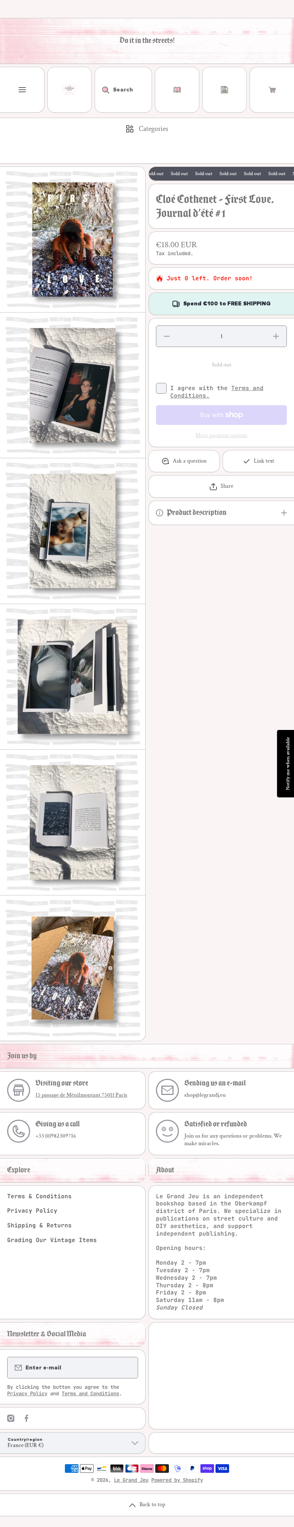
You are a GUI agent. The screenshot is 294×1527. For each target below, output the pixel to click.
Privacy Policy (32, 1210)
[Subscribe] (128, 1367)
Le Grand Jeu (131, 1480)
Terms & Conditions (39, 1196)
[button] (272, 89)
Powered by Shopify (177, 1480)
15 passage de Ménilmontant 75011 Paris (81, 1095)
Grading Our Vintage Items (52, 1240)
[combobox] (123, 90)
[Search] (102, 90)
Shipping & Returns (39, 1225)
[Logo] (69, 90)
